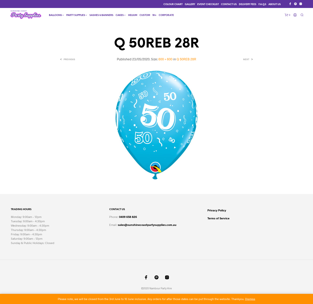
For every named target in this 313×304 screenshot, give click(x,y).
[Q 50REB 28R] (156, 125)
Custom (144, 15)
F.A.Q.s (262, 4)
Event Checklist (208, 4)
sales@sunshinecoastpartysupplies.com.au (147, 224)
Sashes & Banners (101, 15)
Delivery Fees (247, 4)
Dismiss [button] (250, 299)
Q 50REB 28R (186, 59)
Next (246, 59)
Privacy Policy (216, 210)
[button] (287, 15)
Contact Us (229, 4)
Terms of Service (218, 218)
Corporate (166, 15)
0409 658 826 (128, 216)
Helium (132, 15)
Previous (69, 59)
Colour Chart (173, 4)
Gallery (190, 4)
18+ (154, 15)
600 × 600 (165, 59)
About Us (274, 4)
